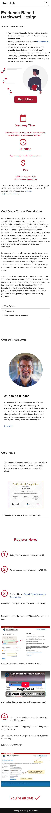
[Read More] (8, 426)
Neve (16, 811)
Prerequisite (9, 311)
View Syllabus (10, 306)
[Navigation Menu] (46, 3)
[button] (25, 306)
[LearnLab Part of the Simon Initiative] (9, 3)
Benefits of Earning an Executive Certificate (22, 515)
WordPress (33, 811)
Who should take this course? (16, 316)
